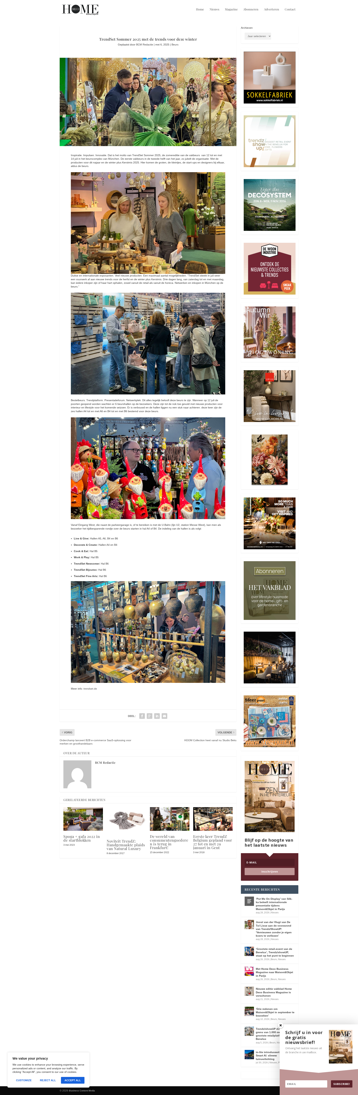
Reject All (48, 1080)
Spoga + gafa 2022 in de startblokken (81, 838)
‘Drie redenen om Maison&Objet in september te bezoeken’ (275, 1012)
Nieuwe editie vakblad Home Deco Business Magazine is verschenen (274, 992)
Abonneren (250, 9)
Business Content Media (82, 1090)
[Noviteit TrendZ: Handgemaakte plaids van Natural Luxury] (126, 821)
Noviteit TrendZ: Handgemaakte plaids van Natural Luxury (126, 844)
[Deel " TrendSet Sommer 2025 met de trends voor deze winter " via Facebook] (142, 716)
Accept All (73, 1080)
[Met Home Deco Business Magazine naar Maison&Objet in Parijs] (249, 971)
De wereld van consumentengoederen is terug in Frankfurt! (169, 842)
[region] (48, 1070)
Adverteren (271, 9)
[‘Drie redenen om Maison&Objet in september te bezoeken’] (249, 1011)
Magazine (231, 9)
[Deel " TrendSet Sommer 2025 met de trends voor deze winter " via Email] (164, 716)
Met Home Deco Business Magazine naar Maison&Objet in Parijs (274, 972)
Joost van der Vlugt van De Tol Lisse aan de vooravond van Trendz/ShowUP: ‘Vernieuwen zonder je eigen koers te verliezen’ (274, 929)
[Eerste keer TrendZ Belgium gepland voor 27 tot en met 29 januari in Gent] (213, 819)
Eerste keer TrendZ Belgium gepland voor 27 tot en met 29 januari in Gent (212, 842)
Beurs (175, 44)
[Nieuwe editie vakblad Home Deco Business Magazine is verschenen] (249, 991)
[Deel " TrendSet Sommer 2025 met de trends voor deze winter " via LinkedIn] (157, 716)
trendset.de (90, 688)
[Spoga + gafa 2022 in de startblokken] (83, 819)
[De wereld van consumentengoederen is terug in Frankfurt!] (169, 819)
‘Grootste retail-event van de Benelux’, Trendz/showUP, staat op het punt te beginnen (275, 952)
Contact (290, 9)
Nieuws (214, 9)
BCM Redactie (144, 44)
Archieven (247, 27)
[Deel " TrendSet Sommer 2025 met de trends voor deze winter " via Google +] (149, 716)
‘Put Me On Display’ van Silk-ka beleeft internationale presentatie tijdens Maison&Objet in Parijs (274, 904)
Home (200, 9)
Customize (24, 1080)
